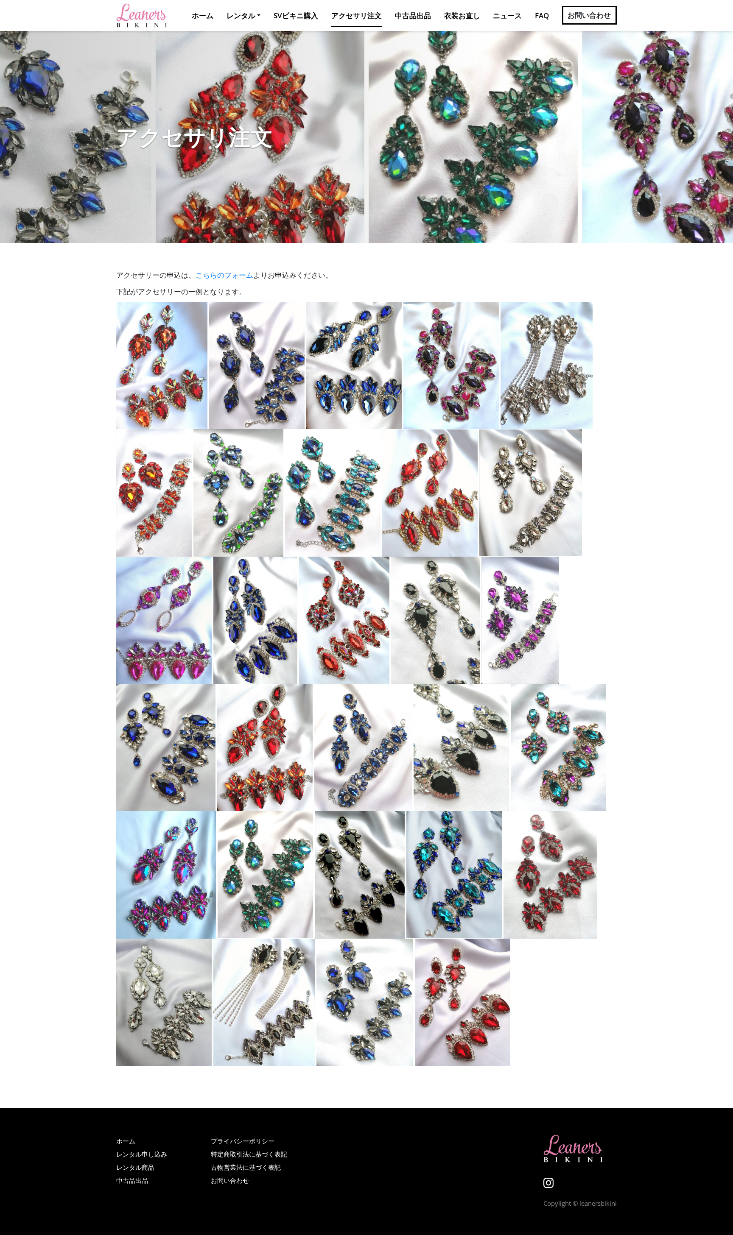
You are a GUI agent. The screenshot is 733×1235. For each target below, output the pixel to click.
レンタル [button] (241, 15)
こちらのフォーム (224, 275)
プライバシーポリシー (242, 1141)
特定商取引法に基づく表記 (249, 1154)
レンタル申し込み (141, 1154)
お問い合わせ (589, 15)
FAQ (542, 15)
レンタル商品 (135, 1167)
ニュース (507, 15)
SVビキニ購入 (296, 15)
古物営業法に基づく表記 (246, 1167)
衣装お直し (462, 15)
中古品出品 (413, 15)
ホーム (202, 15)
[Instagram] (548, 1182)
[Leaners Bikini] (141, 15)
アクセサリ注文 (356, 15)
